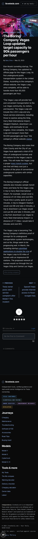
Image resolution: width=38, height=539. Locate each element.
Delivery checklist (8, 484)
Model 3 (5, 454)
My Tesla (5, 472)
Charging (5, 418)
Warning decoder (8, 480)
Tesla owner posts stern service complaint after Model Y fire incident (9, 292)
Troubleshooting (8, 425)
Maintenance (6, 421)
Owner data (6, 491)
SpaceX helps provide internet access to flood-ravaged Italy (28, 289)
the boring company (11, 272)
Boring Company (9, 32)
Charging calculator (9, 488)
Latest (4, 495)
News (19, 32)
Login (33, 328)
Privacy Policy (9, 535)
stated (29, 139)
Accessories (6, 433)
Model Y (5, 451)
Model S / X (6, 462)
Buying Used (6, 440)
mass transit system (19, 163)
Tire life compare (8, 476)
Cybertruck (6, 458)
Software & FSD (7, 429)
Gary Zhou (9, 60)
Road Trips (6, 436)
